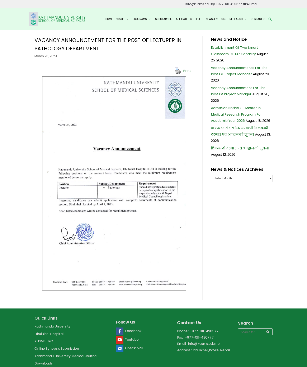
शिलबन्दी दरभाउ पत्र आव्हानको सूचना (240, 148)
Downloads (43, 363)
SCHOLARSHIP (164, 19)
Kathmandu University (52, 326)
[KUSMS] (58, 19)
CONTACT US (258, 19)
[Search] (268, 331)
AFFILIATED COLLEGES (189, 19)
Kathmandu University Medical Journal (65, 356)
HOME (109, 19)
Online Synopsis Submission (56, 348)
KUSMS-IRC (43, 341)
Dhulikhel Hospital (48, 333)
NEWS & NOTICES (216, 19)
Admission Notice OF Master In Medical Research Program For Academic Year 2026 (236, 114)
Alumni (252, 4)
